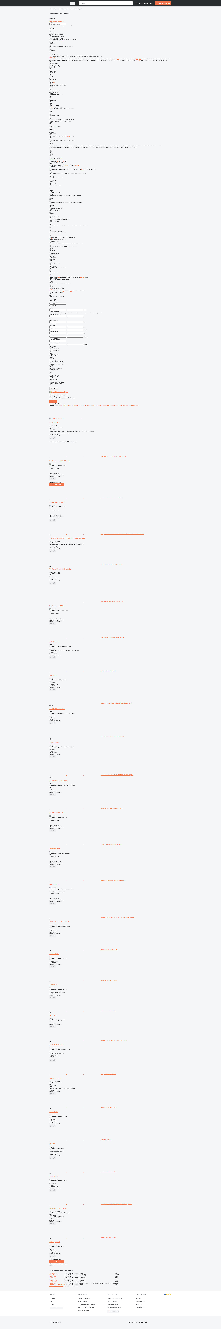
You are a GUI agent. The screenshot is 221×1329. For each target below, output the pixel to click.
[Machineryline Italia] (59, 3)
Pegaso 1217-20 (54, 422)
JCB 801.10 (53, 675)
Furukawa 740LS (54, 848)
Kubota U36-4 (53, 985)
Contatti (52, 1304)
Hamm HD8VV (54, 642)
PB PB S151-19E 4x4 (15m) (58, 780)
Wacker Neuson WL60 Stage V (59, 461)
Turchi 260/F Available (56, 1045)
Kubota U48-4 (53, 1112)
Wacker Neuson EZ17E (56, 502)
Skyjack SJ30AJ (54, 742)
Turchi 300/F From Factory (58, 1208)
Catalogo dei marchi (83, 1310)
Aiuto (51, 1301)
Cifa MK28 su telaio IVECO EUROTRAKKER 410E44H (67, 538)
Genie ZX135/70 (54, 884)
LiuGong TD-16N (54, 1242)
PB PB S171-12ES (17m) (57, 709)
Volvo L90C (53, 1015)
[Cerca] (80, 3)
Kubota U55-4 (53, 1176)
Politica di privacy (83, 1301)
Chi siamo (52, 1298)
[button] (51, 437)
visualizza (54, 388)
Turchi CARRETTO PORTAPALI (59, 922)
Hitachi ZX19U (54, 954)
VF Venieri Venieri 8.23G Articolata (60, 569)
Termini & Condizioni (84, 1298)
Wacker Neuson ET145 (56, 606)
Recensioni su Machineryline (86, 1307)
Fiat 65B (52, 1144)
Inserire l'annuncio (57, 484)
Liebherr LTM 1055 (55, 1078)
